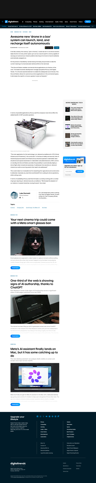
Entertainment (44, 434)
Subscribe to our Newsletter (73, 443)
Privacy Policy (68, 174)
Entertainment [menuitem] (49, 22)
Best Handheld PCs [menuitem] (47, 26)
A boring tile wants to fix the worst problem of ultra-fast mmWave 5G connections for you (77, 145)
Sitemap (77, 468)
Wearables (69, 424)
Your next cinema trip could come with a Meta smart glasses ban (77, 110)
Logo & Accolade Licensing (47, 453)
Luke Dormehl (14, 47)
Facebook (37, 416)
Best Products (70, 432)
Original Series (70, 437)
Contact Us (43, 445)
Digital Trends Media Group (18, 477)
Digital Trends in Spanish (72, 450)
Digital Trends (10, 24)
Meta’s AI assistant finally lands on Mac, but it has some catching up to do (76, 127)
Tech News (44, 207)
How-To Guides (70, 434)
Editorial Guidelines (45, 450)
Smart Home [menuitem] (73, 22)
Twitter (43, 416)
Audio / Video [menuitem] (59, 22)
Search (93, 22)
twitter (22, 197)
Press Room (78, 465)
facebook (20, 197)
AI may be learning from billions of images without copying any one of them (76, 136)
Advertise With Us (45, 448)
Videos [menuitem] (81, 22)
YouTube (46, 416)
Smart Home (44, 432)
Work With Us (65, 465)
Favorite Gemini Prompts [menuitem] (84, 26)
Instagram (40, 416)
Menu (2, 22)
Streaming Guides (71, 429)
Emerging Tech (20, 207)
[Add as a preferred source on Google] (49, 47)
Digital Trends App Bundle (73, 453)
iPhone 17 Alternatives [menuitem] (71, 26)
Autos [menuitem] (66, 22)
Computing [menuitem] (28, 22)
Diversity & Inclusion (67, 468)
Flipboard (58, 416)
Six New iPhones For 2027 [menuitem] (25, 26)
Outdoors (12, 207)
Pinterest (52, 416)
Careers (64, 463)
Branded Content (71, 445)
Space (68, 427)
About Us (43, 443)
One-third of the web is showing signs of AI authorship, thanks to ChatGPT (77, 119)
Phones (42, 422)
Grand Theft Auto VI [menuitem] (13, 26)
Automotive (43, 437)
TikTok (49, 416)
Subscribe (79, 171)
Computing (43, 424)
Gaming (43, 427)
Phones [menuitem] (35, 22)
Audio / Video (44, 429)
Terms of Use (65, 471)
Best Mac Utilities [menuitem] (37, 26)
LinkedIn (55, 416)
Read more (15, 268)
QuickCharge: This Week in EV (33, 207)
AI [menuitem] (22, 22)
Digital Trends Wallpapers (72, 448)
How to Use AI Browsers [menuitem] (59, 26)
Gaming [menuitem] (41, 22)
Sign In (88, 21)
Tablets (68, 422)
